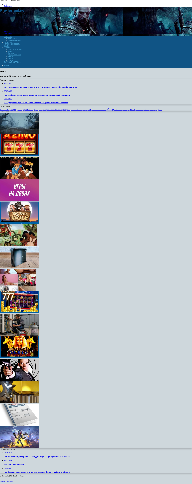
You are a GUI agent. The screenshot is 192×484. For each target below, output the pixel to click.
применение (139, 110)
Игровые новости (12, 44)
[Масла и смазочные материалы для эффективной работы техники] (19, 402)
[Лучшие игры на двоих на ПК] (19, 200)
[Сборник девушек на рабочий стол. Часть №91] (18, 290)
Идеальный (19, 110)
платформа (126, 110)
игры (85, 110)
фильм (160, 110)
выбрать (78, 110)
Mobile (10, 57)
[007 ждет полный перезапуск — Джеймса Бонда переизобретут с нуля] (19, 380)
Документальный (14, 55)
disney (2, 110)
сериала (150, 110)
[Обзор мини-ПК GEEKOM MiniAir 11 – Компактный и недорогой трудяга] (19, 268)
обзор (110, 109)
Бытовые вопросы (12, 62)
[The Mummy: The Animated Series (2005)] (19, 178)
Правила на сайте (14, 40)
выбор (73, 110)
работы (145, 110)
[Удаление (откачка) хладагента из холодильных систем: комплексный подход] (19, 335)
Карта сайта (12, 38)
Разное (7, 48)
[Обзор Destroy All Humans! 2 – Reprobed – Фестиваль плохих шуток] (19, 447)
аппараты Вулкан (49, 110)
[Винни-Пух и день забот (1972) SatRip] (18, 245)
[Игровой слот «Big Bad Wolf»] (19, 223)
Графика (11, 58)
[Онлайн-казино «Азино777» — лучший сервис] (19, 156)
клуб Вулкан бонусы (93, 110)
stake (5, 110)
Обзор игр (8, 42)
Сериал (36, 110)
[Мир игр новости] (13, 28)
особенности (118, 110)
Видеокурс (11, 110)
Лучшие (26, 110)
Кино (6, 46)
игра (82, 110)
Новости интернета (15, 49)
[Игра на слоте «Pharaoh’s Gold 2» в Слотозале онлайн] (19, 358)
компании (102, 110)
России (31, 110)
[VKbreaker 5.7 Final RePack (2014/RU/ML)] (19, 425)
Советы (40, 110)
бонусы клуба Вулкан (62, 110)
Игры (10, 51)
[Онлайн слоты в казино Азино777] (19, 313)
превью (133, 110)
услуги (155, 110)
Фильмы (11, 53)
